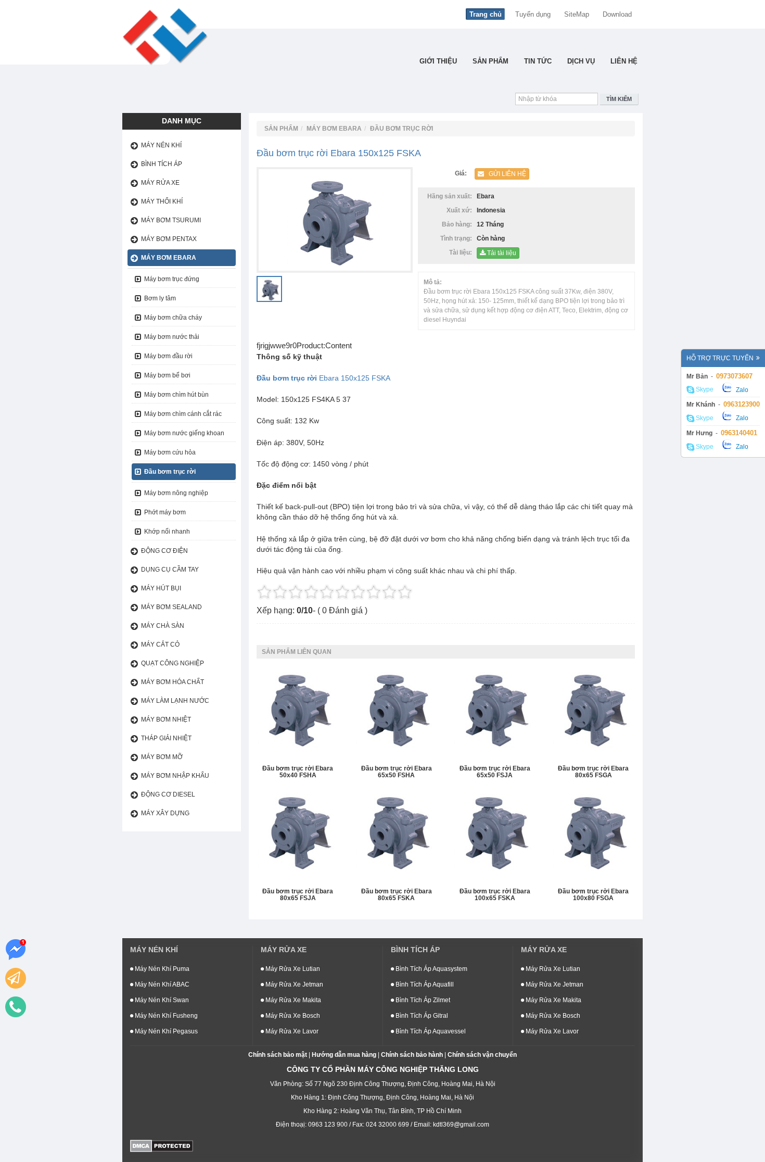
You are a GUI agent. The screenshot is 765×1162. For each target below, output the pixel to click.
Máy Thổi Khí (162, 201)
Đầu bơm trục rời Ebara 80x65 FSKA (396, 895)
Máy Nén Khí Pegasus (165, 1031)
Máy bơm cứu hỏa (170, 452)
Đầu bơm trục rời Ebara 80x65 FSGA (593, 772)
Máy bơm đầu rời (168, 356)
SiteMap (576, 14)
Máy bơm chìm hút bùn (176, 394)
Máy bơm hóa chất (172, 682)
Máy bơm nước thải (171, 336)
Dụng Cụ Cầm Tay (170, 569)
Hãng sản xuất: (451, 196)
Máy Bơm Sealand (171, 607)
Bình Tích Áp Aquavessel (430, 1031)
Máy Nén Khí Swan (161, 1000)
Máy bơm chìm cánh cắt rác (183, 414)
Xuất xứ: (461, 210)
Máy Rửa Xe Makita (292, 1000)
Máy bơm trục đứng (171, 279)
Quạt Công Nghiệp (172, 663)
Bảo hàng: (458, 224)
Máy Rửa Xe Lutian (292, 968)
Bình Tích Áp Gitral (421, 1015)
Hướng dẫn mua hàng (344, 1054)
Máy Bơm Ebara (168, 257)
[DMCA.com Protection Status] (161, 1145)
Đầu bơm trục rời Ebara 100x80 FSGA (593, 895)
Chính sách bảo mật (277, 1054)
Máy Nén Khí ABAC (161, 984)
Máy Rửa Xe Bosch (292, 1015)
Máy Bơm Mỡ (162, 757)
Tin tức (538, 61)
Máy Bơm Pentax (169, 239)
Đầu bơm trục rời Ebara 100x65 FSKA (495, 895)
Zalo (741, 390)
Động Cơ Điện (164, 550)
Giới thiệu (438, 61)
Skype (703, 390)
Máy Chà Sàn (162, 625)
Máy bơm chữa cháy (173, 317)
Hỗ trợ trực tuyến (720, 358)
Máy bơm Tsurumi (171, 220)
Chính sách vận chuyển (482, 1054)
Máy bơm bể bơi (167, 375)
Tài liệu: (462, 252)
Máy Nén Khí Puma (161, 968)
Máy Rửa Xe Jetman (293, 984)
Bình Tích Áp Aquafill (424, 984)
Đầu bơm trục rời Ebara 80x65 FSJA (297, 895)
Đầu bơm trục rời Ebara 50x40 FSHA (297, 772)
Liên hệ (624, 61)
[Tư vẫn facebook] (15, 949)
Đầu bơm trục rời (170, 471)
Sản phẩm (490, 61)
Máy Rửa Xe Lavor (291, 1031)
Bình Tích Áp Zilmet (422, 1000)
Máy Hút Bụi (161, 588)
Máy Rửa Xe (160, 182)
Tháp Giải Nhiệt (166, 738)
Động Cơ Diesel (168, 794)
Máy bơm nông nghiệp (176, 493)
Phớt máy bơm (165, 512)
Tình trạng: (457, 238)
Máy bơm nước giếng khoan (184, 433)
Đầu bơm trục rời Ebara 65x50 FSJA (495, 772)
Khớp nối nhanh (167, 531)
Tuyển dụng (533, 14)
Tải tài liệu (501, 253)
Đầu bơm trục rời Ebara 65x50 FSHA (396, 772)
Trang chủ (485, 14)
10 (405, 592)
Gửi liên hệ (505, 174)
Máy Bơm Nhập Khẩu (175, 775)
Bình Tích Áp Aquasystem (430, 968)
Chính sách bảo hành (412, 1054)
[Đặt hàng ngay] (15, 978)
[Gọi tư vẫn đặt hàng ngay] (15, 1006)
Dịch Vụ (581, 61)
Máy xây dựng (165, 813)
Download (617, 14)
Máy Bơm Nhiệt (166, 719)
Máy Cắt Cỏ (160, 644)
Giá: (462, 173)
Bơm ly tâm (160, 298)
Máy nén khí (161, 145)
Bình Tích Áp (161, 164)
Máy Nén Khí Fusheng (165, 1015)
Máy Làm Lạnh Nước (175, 700)
